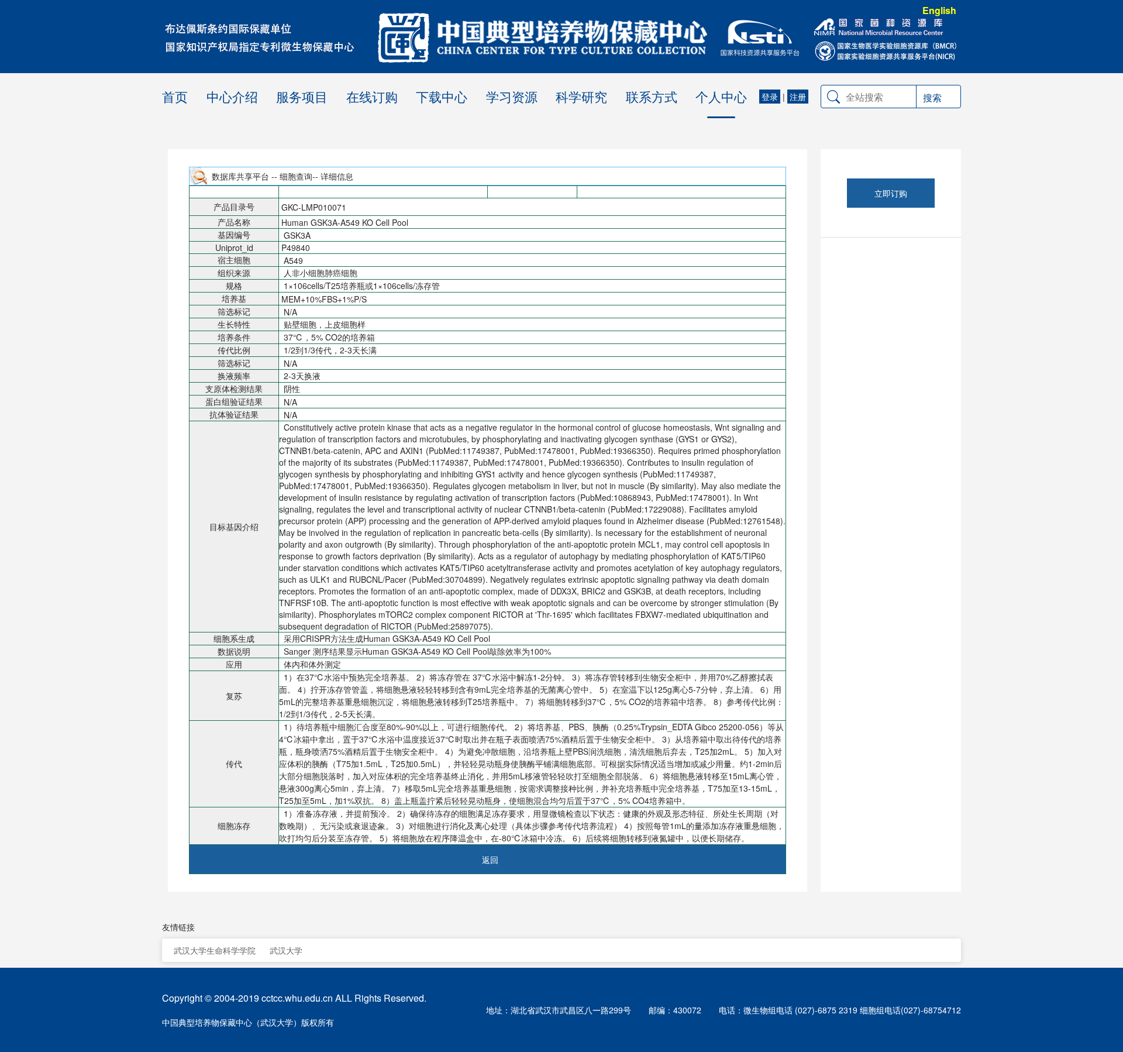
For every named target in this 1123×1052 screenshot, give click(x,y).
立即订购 (890, 193)
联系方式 (651, 96)
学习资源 (512, 96)
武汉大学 (286, 950)
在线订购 (372, 96)
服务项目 (302, 96)
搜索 (932, 97)
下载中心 (441, 96)
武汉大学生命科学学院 (215, 950)
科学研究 (581, 96)
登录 (770, 96)
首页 (175, 96)
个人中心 (721, 96)
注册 (798, 96)
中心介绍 (232, 96)
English (939, 10)
